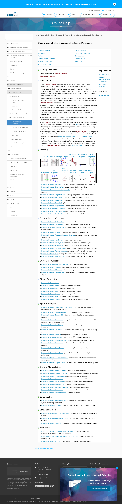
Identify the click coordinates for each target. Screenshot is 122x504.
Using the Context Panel (19, 131)
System (12, 195)
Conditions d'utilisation (44, 501)
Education (12, 184)
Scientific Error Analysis (17, 143)
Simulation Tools (16, 110)
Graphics (12, 80)
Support (42, 35)
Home (37, 35)
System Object (16, 96)
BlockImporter (15, 154)
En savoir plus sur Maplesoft (13, 488)
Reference (12, 191)
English (14, 499)
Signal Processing (16, 88)
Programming (13, 77)
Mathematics (13, 65)
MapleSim (12, 211)
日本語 (32, 499)
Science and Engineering (16, 84)
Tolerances (14, 166)
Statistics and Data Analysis (18, 73)
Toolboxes (12, 207)
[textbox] (74, 337)
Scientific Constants (16, 139)
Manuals (12, 199)
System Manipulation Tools (19, 114)
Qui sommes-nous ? (13, 464)
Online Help (50, 35)
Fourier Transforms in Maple (19, 162)
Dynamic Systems (16, 92)
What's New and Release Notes (19, 47)
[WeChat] (53, 486)
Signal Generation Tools (19, 117)
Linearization (15, 106)
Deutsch (26, 499)
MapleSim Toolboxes (15, 215)
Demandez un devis (109, 10)
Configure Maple (14, 203)
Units (12, 147)
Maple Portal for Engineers (18, 158)
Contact (37, 464)
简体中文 (37, 499)
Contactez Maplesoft (94, 10)
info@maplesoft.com (44, 478)
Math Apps (13, 180)
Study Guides (13, 188)
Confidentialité (54, 501)
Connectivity (13, 170)
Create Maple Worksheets (17, 51)
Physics (12, 69)
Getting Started (14, 43)
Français (20, 499)
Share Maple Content (16, 61)
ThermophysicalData (17, 151)
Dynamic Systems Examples (20, 127)
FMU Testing (14, 135)
